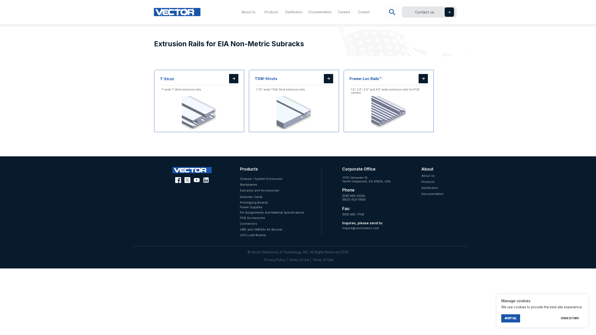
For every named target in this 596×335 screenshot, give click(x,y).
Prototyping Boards (254, 202)
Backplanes (248, 184)
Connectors (248, 223)
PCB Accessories (252, 218)
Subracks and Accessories (259, 190)
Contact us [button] (424, 12)
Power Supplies (251, 207)
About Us (428, 176)
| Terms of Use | (299, 260)
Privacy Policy (274, 260)
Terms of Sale (323, 260)
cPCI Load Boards (253, 235)
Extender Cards (251, 197)
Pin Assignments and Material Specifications (272, 212)
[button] (449, 12)
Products (427, 182)
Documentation (432, 194)
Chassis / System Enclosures (261, 179)
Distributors (429, 188)
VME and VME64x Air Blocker (261, 229)
